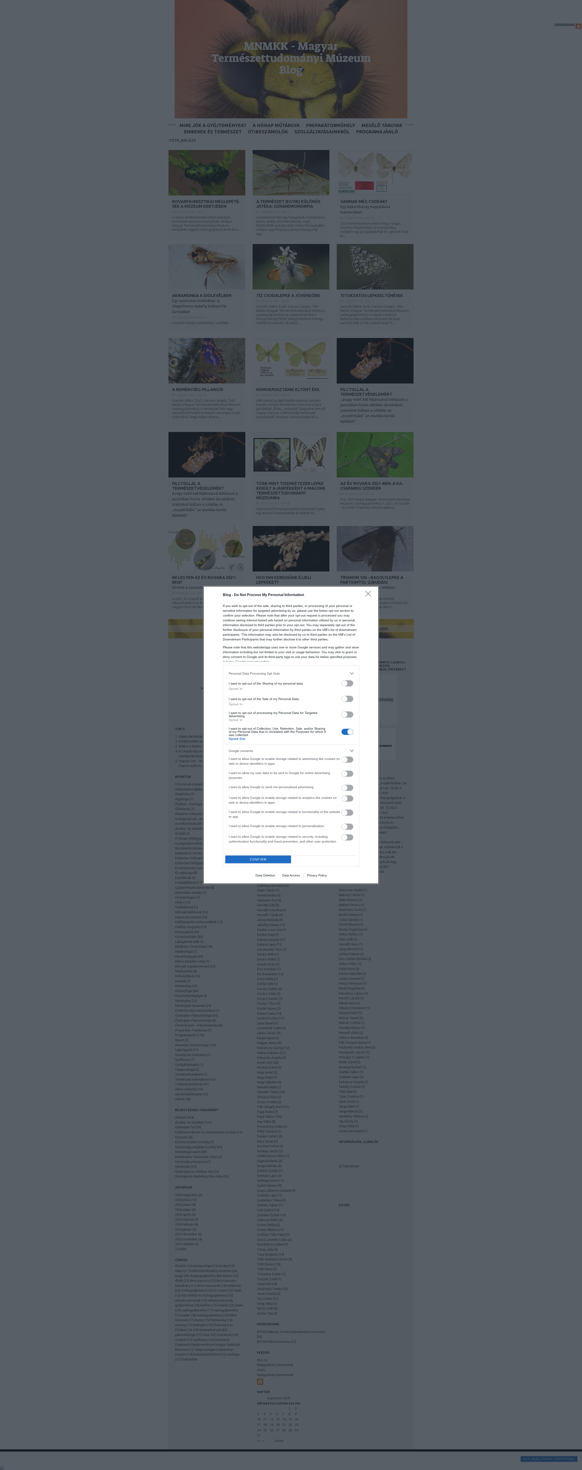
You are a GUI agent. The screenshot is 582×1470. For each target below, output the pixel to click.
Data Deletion (265, 875)
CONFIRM (258, 859)
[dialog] (291, 735)
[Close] (369, 595)
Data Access (291, 875)
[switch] (347, 683)
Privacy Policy (317, 875)
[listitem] (291, 673)
